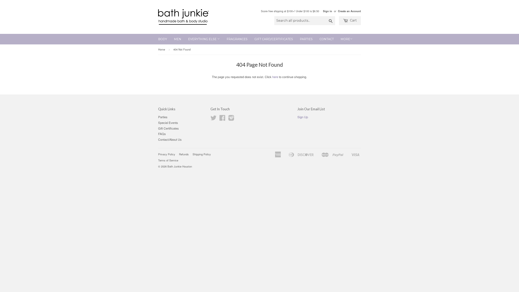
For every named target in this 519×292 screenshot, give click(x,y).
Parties (306, 39)
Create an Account (349, 11)
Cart (353, 20)
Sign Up (302, 117)
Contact (327, 39)
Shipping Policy (202, 154)
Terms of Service (168, 160)
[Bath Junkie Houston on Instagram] (231, 119)
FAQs (162, 134)
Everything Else (202, 39)
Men (177, 39)
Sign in (327, 11)
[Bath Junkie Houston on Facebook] (222, 119)
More (345, 39)
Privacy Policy (166, 154)
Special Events (168, 122)
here (275, 77)
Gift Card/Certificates (273, 39)
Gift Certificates (168, 128)
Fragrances (237, 39)
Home (161, 49)
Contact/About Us (170, 139)
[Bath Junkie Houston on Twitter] (213, 119)
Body (162, 39)
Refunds (184, 154)
